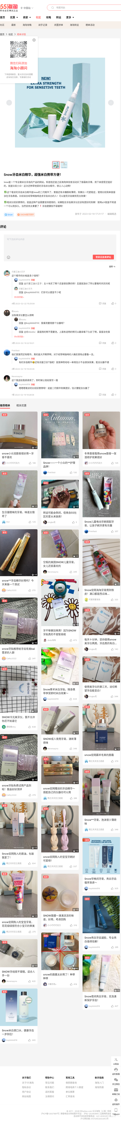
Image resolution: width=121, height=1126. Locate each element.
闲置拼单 (58, 24)
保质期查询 (71, 1082)
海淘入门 (99, 1082)
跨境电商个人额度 (74, 1087)
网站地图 (26, 1096)
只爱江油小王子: (26, 289)
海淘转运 (74, 24)
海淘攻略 (27, 24)
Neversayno (17, 376)
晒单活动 (90, 24)
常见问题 (49, 1082)
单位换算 (70, 1092)
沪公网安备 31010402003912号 (95, 1118)
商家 (25, 17)
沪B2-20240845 (91, 1113)
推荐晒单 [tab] (5, 405)
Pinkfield (15, 350)
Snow (10, 214)
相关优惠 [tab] (21, 405)
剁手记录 (42, 24)
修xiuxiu (15, 311)
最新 (13, 24)
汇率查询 (70, 1096)
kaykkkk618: (24, 280)
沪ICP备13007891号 (50, 1113)
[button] (27, 7)
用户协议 (26, 1092)
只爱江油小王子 (18, 272)
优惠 (12, 17)
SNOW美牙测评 (27, 214)
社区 (2, 24)
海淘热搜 (99, 1087)
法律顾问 (49, 1096)
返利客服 (49, 1092)
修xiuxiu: (22, 319)
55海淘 (9, 8)
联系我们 (49, 1087)
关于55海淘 (28, 1082)
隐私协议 (26, 1087)
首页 (2, 34)
